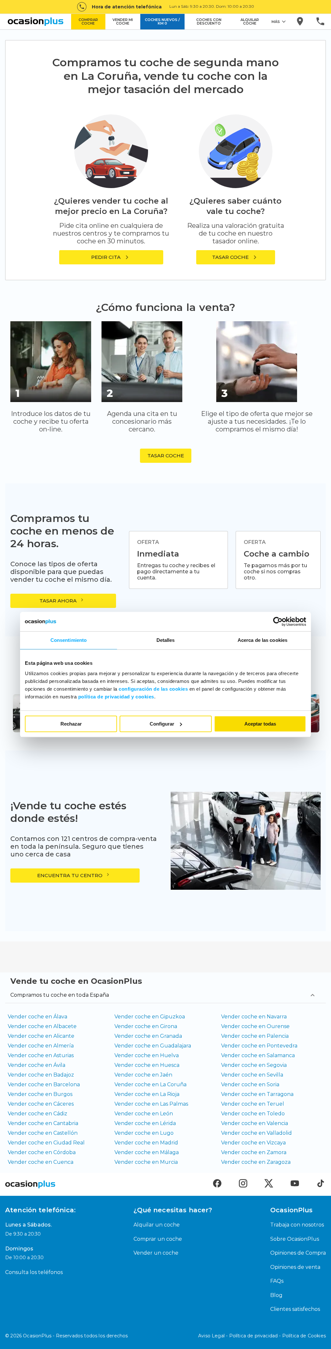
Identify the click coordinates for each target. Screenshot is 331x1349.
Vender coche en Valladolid (256, 1133)
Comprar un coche (157, 1239)
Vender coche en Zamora (253, 1152)
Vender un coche (155, 1253)
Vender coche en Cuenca (40, 1162)
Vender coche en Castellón (43, 1133)
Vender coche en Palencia (255, 1036)
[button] (235, 257)
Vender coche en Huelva (146, 1055)
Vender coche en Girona (145, 1026)
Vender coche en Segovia (254, 1065)
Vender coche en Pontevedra (259, 1046)
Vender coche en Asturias (41, 1055)
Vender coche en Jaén (143, 1075)
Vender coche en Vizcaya (253, 1143)
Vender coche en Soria (250, 1084)
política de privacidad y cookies (116, 696)
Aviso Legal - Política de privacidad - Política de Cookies (262, 1336)
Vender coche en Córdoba (42, 1152)
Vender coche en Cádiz (37, 1113)
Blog (276, 1295)
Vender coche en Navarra (254, 1017)
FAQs (276, 1281)
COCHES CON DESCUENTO (208, 21)
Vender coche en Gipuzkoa (149, 1017)
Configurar (162, 724)
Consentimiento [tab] (68, 640)
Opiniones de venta (295, 1267)
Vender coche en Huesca (146, 1065)
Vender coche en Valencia (254, 1123)
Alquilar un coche (156, 1225)
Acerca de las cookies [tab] (262, 640)
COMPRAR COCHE (88, 21)
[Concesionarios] (300, 21)
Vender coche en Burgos (40, 1094)
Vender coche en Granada (148, 1036)
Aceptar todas (260, 724)
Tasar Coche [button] (165, 455)
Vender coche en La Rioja (146, 1094)
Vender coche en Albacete (42, 1026)
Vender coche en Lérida (145, 1123)
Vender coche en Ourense (255, 1026)
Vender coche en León (143, 1113)
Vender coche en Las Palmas (151, 1104)
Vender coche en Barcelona (44, 1084)
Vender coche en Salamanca (258, 1055)
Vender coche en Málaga (146, 1152)
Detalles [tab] (165, 640)
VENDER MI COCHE (122, 21)
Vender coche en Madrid (146, 1143)
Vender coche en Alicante (41, 1036)
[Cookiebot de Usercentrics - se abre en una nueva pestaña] (278, 621)
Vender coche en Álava (37, 1017)
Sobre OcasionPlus (294, 1239)
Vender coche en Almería (41, 1046)
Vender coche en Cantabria (43, 1123)
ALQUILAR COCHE (249, 21)
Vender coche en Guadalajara (152, 1046)
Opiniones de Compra (298, 1253)
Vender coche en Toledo (253, 1113)
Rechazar (71, 724)
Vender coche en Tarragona (257, 1094)
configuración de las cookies (153, 689)
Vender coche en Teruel (252, 1104)
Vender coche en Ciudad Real (46, 1143)
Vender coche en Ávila (36, 1065)
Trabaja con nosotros (297, 1225)
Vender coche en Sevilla (252, 1075)
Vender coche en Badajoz (41, 1075)
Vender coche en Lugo (144, 1133)
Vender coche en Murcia (146, 1162)
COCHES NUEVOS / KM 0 (162, 21)
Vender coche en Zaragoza (256, 1162)
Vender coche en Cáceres (41, 1104)
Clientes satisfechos (295, 1309)
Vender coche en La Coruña (150, 1084)
